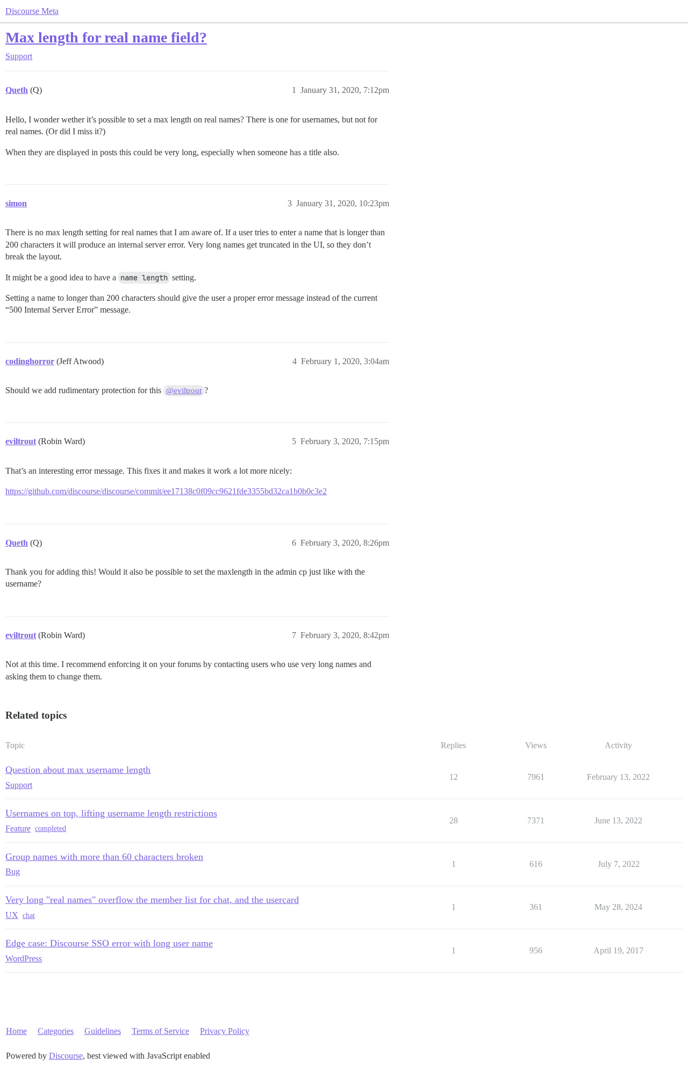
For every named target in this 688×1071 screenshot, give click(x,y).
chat (29, 915)
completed (50, 828)
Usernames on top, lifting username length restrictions (111, 813)
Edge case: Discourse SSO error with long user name (109, 943)
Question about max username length (77, 769)
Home (16, 1031)
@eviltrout (184, 390)
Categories (56, 1031)
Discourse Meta (32, 11)
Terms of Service (160, 1031)
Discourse (66, 1055)
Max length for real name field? (106, 37)
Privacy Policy (224, 1031)
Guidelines (102, 1031)
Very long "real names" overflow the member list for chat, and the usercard (152, 899)
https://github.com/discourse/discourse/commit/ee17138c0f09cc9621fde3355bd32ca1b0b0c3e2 (166, 491)
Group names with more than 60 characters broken (104, 856)
